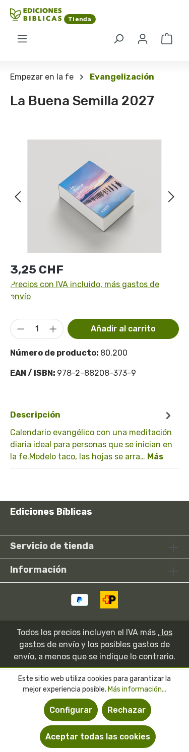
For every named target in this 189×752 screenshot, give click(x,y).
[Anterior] (17, 196)
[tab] (92, 435)
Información (38, 569)
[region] (94, 196)
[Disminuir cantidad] (20, 329)
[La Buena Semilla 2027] (94, 196)
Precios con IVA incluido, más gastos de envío (84, 290)
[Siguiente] (171, 196)
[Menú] (22, 39)
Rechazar (126, 710)
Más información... (137, 689)
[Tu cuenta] (143, 39)
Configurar (70, 710)
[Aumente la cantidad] (53, 329)
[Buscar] (118, 39)
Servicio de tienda (52, 546)
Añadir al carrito (123, 328)
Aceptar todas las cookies (97, 736)
